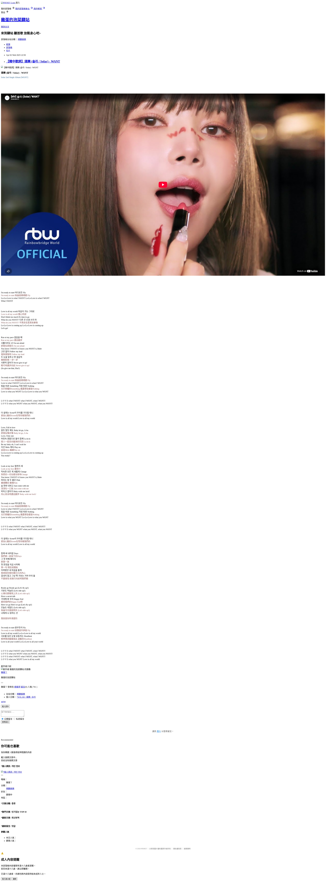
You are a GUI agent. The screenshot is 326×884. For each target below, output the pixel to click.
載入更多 (5, 706)
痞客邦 (17, 687)
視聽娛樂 (22, 39)
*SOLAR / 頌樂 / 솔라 (26, 697)
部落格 (9, 47)
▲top (3, 701)
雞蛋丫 (4, 672)
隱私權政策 (177, 849)
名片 (8, 51)
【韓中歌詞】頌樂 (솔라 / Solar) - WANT (33, 61)
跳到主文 (5, 27)
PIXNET (144, 849)
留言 (23, 687)
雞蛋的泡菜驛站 (15, 19)
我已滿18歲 (6, 879)
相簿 (8, 44)
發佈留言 (5, 722)
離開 (14, 879)
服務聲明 (187, 849)
